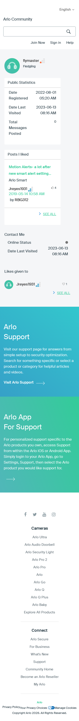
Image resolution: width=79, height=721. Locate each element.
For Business (40, 647)
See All (49, 214)
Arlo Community (17, 19)
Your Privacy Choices (33, 708)
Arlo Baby (39, 605)
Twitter (35, 514)
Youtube (44, 514)
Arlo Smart (18, 180)
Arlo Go (39, 582)
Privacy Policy (11, 707)
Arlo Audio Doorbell (40, 544)
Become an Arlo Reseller (40, 677)
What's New (39, 654)
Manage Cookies (66, 708)
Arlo (39, 574)
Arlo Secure (39, 639)
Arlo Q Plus (39, 597)
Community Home (39, 669)
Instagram (53, 514)
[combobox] (39, 31)
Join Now (38, 42)
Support (39, 662)
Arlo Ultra (39, 537)
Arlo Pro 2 (39, 559)
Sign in (55, 42)
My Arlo (6, 3)
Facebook (25, 514)
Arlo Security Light (39, 552)
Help (70, 42)
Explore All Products (39, 612)
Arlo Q (39, 590)
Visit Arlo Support (19, 382)
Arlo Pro (39, 567)
